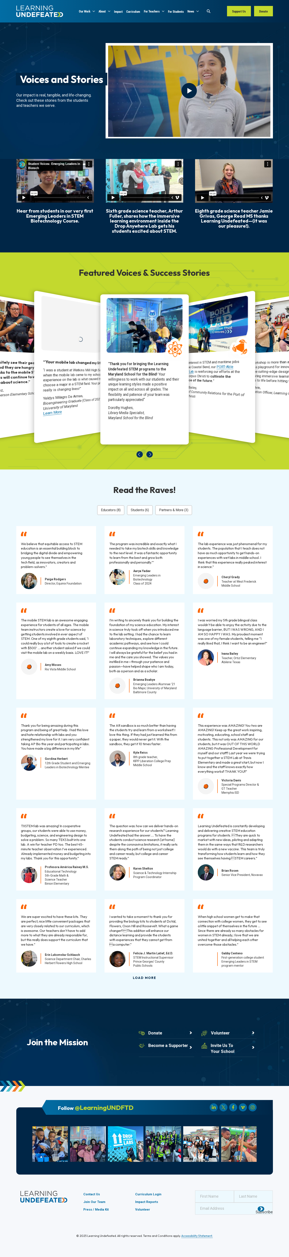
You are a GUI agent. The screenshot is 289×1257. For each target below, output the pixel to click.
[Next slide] (149, 454)
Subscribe (264, 1212)
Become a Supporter (168, 1045)
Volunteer (220, 1033)
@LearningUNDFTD (104, 1107)
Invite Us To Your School (222, 1048)
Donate (155, 1033)
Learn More (52, 413)
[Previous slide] (139, 454)
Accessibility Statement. (197, 1236)
